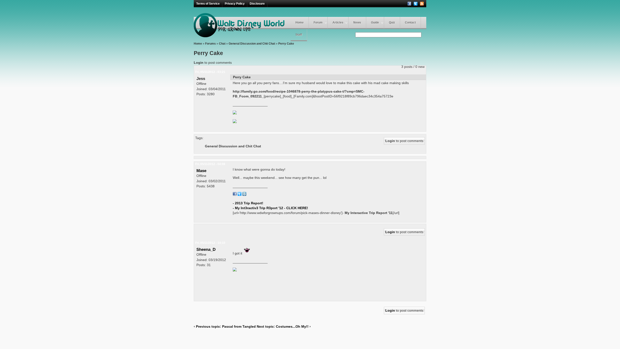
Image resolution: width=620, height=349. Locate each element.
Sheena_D (206, 249)
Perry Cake (286, 43)
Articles (338, 22)
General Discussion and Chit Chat (252, 43)
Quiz (392, 22)
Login (198, 62)
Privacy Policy (235, 3)
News (357, 22)
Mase (201, 170)
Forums (210, 43)
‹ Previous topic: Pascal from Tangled (225, 326)
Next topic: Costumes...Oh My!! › (284, 326)
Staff (298, 34)
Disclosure (257, 3)
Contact (410, 22)
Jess (200, 78)
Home (299, 22)
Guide (375, 22)
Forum (318, 22)
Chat (222, 43)
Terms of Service (208, 3)
